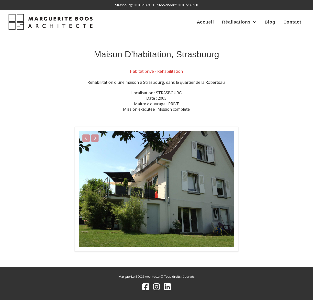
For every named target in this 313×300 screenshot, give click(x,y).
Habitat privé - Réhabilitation (156, 71)
